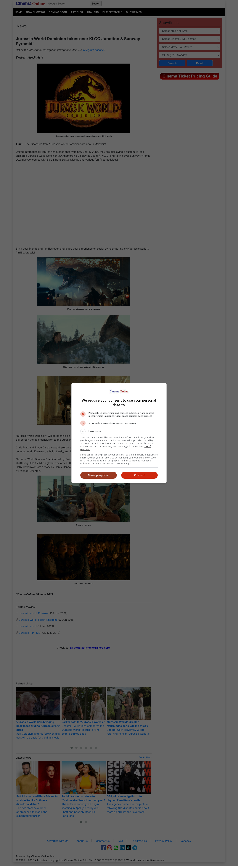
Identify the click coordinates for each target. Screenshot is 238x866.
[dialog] (119, 433)
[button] (119, 431)
